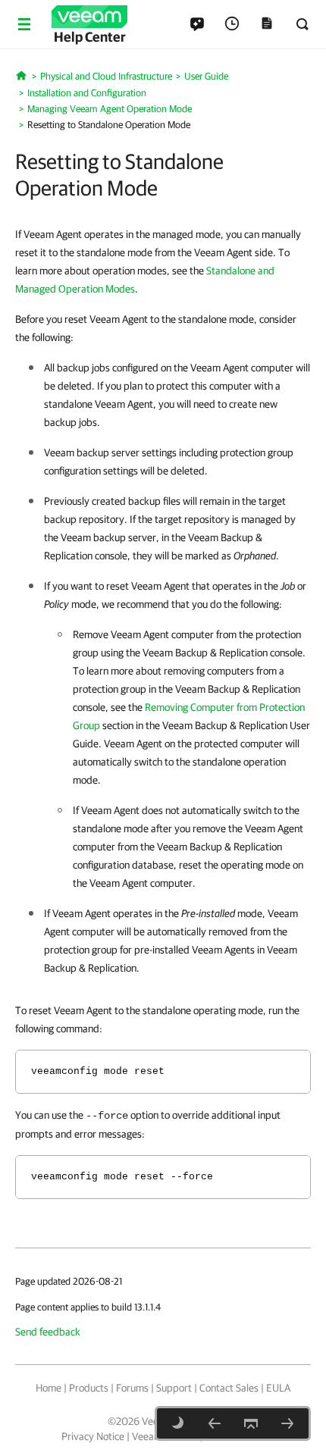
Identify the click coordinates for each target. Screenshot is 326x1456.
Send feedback (47, 1332)
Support (174, 1388)
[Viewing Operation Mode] (214, 1423)
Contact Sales (229, 1388)
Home (48, 1388)
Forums (132, 1388)
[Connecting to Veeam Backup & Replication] (287, 1423)
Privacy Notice (92, 1436)
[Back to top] (251, 1423)
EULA (278, 1388)
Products (88, 1388)
